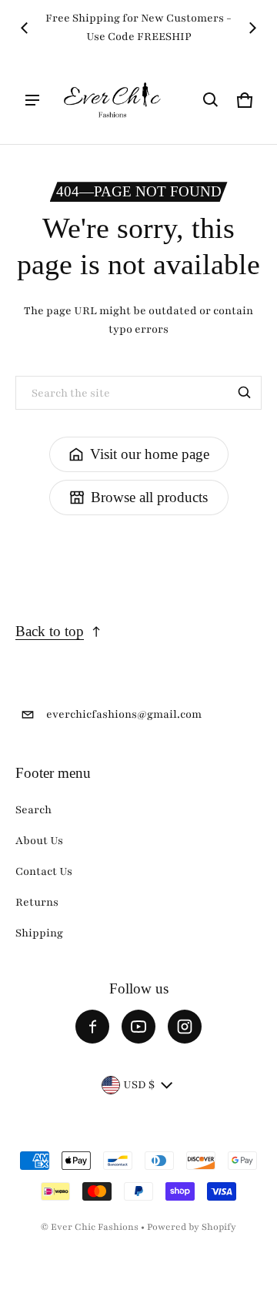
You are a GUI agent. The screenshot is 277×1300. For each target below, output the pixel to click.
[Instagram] (185, 1027)
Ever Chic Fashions (94, 1227)
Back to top (49, 631)
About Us (39, 840)
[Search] (245, 393)
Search (33, 809)
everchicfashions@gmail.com (124, 714)
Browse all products (149, 497)
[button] (211, 100)
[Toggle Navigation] (32, 100)
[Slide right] (252, 27)
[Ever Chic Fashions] (112, 100)
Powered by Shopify (191, 1227)
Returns (36, 902)
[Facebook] (92, 1027)
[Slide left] (24, 27)
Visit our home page (149, 454)
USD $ (139, 1084)
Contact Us (43, 871)
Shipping (39, 933)
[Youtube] (138, 1027)
